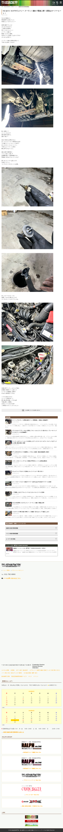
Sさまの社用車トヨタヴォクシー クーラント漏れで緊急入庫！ (28, 502)
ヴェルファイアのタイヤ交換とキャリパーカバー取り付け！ (28, 471)
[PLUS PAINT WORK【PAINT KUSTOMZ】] (11, 565)
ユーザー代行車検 (10, 539)
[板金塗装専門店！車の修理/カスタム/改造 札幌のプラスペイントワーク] (10, 3)
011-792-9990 (9, 574)
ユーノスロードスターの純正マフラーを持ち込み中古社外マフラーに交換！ (32, 481)
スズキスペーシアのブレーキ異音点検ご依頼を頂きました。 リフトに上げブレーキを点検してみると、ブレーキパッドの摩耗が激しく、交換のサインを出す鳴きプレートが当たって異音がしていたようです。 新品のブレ (31, 426)
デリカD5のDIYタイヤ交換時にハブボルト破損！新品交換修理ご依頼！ (31, 452)
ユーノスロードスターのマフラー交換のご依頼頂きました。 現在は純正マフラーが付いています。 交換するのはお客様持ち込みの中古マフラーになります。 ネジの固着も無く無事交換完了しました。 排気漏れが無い (31, 487)
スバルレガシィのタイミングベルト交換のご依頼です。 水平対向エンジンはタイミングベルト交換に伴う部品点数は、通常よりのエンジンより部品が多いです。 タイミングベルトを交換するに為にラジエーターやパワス (31, 467)
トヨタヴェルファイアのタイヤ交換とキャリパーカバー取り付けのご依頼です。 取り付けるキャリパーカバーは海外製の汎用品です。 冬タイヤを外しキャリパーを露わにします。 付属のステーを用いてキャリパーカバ (31, 477)
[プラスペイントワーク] (31, 818)
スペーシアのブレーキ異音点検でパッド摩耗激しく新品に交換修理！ (30, 420)
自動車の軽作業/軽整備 (24, 6)
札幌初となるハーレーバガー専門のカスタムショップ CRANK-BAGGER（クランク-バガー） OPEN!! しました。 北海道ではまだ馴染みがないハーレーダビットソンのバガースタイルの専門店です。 (31, 552)
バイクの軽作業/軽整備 (12, 533)
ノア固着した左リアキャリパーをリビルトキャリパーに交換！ (28, 492)
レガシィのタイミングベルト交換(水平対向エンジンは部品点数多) (29, 461)
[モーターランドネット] (31, 822)
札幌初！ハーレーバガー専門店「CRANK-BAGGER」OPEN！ (29, 548)
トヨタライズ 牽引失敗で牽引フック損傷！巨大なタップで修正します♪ (31, 511)
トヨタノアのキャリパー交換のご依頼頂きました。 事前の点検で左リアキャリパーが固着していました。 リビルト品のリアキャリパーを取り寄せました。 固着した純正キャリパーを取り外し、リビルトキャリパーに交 (31, 498)
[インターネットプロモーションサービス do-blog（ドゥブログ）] (31, 825)
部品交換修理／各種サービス (10, 6)
